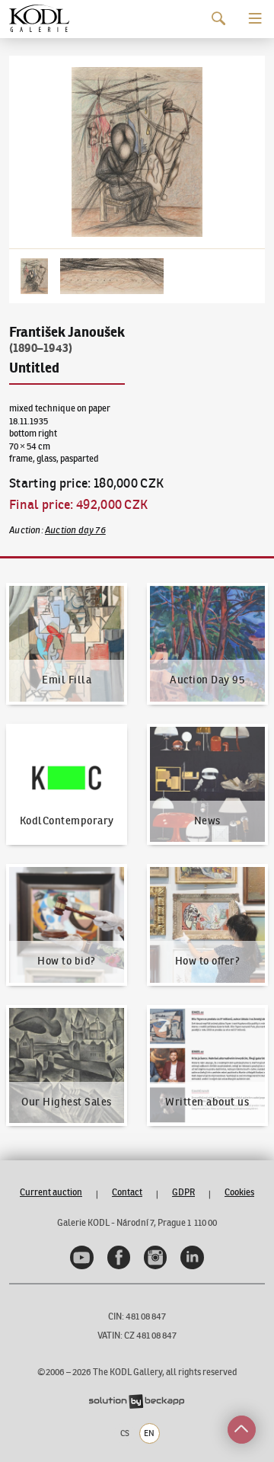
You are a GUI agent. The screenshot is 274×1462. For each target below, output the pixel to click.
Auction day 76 (75, 530)
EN (149, 1433)
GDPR (183, 1192)
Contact (127, 1192)
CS (124, 1433)
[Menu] (255, 18)
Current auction (51, 1192)
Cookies (239, 1192)
